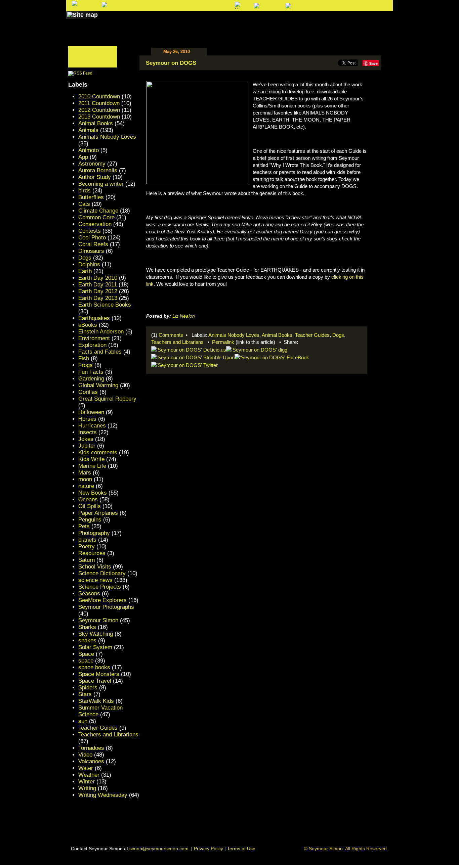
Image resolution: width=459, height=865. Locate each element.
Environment (94, 338)
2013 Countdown (99, 116)
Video (85, 755)
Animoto (88, 150)
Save (373, 63)
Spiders (87, 687)
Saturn (86, 560)
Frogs (85, 365)
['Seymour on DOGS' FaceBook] (272, 357)
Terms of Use (241, 848)
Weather (88, 775)
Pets (84, 526)
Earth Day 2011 (97, 284)
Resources (92, 553)
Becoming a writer (101, 184)
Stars (85, 694)
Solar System (95, 647)
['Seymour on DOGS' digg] (256, 349)
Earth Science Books (104, 305)
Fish (83, 358)
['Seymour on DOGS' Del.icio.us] (188, 349)
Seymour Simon (98, 620)
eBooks (87, 325)
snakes (87, 640)
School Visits (94, 566)
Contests (89, 231)
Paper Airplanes (98, 513)
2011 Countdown (99, 103)
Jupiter (86, 446)
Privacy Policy (208, 848)
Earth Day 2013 (97, 298)
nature (86, 486)
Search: (174, 6)
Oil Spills (89, 506)
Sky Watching (95, 634)
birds (84, 190)
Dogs (338, 335)
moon (85, 479)
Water (85, 768)
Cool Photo (92, 237)
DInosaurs (91, 251)
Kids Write (91, 459)
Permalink (223, 342)
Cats (84, 204)
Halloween (91, 412)
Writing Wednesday (102, 795)
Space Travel (94, 681)
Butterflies (91, 197)
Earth (85, 271)
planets (87, 540)
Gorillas (88, 392)
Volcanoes (91, 761)
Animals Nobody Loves (233, 335)
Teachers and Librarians (177, 342)
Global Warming (98, 385)
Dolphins (89, 264)
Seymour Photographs (106, 607)
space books (94, 667)
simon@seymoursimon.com (159, 848)
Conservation (95, 224)
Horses (87, 419)
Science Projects (99, 587)
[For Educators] (288, 21)
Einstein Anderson (101, 331)
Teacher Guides (312, 335)
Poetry (86, 546)
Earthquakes (94, 318)
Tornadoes (91, 748)
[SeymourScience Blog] (206, 21)
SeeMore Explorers (102, 600)
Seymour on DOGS (171, 63)
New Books (92, 493)
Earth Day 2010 (97, 278)
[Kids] (245, 21)
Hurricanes (92, 425)
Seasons (89, 593)
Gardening (91, 378)
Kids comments (97, 452)
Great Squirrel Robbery (107, 399)
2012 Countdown (99, 110)
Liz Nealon (183, 316)
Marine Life (92, 466)
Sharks (87, 627)
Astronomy (92, 164)
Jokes (85, 439)
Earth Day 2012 (97, 291)
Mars (84, 472)
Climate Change (98, 211)
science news (95, 580)
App (83, 157)
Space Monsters (98, 674)
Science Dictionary (102, 573)
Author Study (94, 177)
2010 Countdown (99, 96)
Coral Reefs (93, 244)
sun (82, 721)
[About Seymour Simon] (155, 21)
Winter (86, 781)
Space (86, 654)
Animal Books (277, 335)
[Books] (113, 21)
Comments (171, 335)
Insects (87, 432)
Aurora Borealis (97, 170)
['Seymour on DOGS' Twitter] (184, 364)
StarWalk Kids (96, 701)
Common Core (96, 217)
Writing (87, 788)
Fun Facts (90, 372)
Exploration (92, 345)
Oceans (88, 499)
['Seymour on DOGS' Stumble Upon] (193, 357)
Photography (94, 533)
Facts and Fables (100, 352)
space (85, 660)
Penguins (89, 519)
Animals (88, 130)
